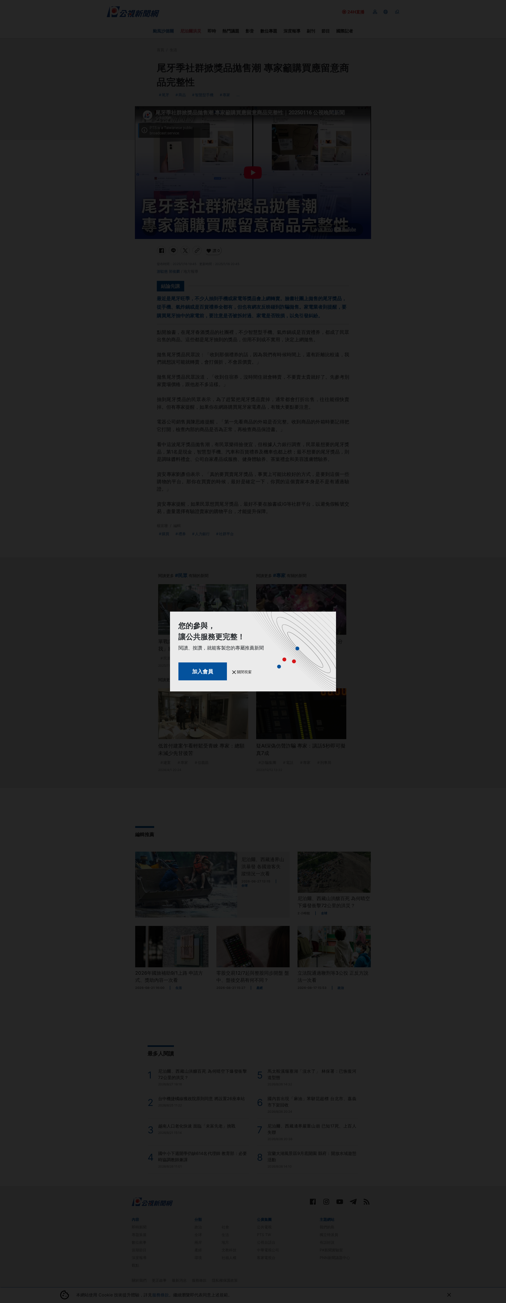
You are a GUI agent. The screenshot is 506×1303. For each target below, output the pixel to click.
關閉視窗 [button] (244, 672)
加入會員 (202, 671)
